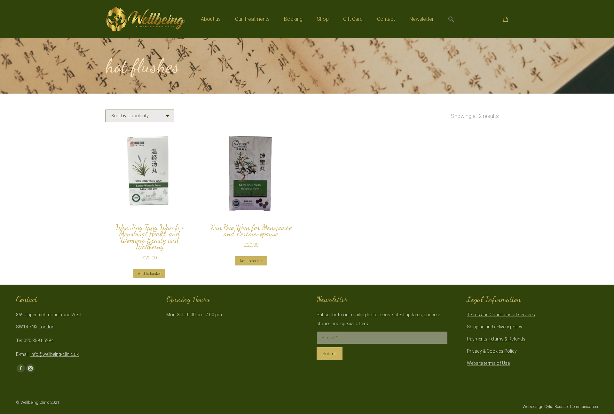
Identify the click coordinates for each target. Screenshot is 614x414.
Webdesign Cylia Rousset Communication (560, 406)
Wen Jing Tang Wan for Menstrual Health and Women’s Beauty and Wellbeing (149, 237)
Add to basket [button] (149, 274)
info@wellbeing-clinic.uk (54, 354)
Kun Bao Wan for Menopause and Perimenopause (251, 230)
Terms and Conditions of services (501, 314)
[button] (451, 19)
